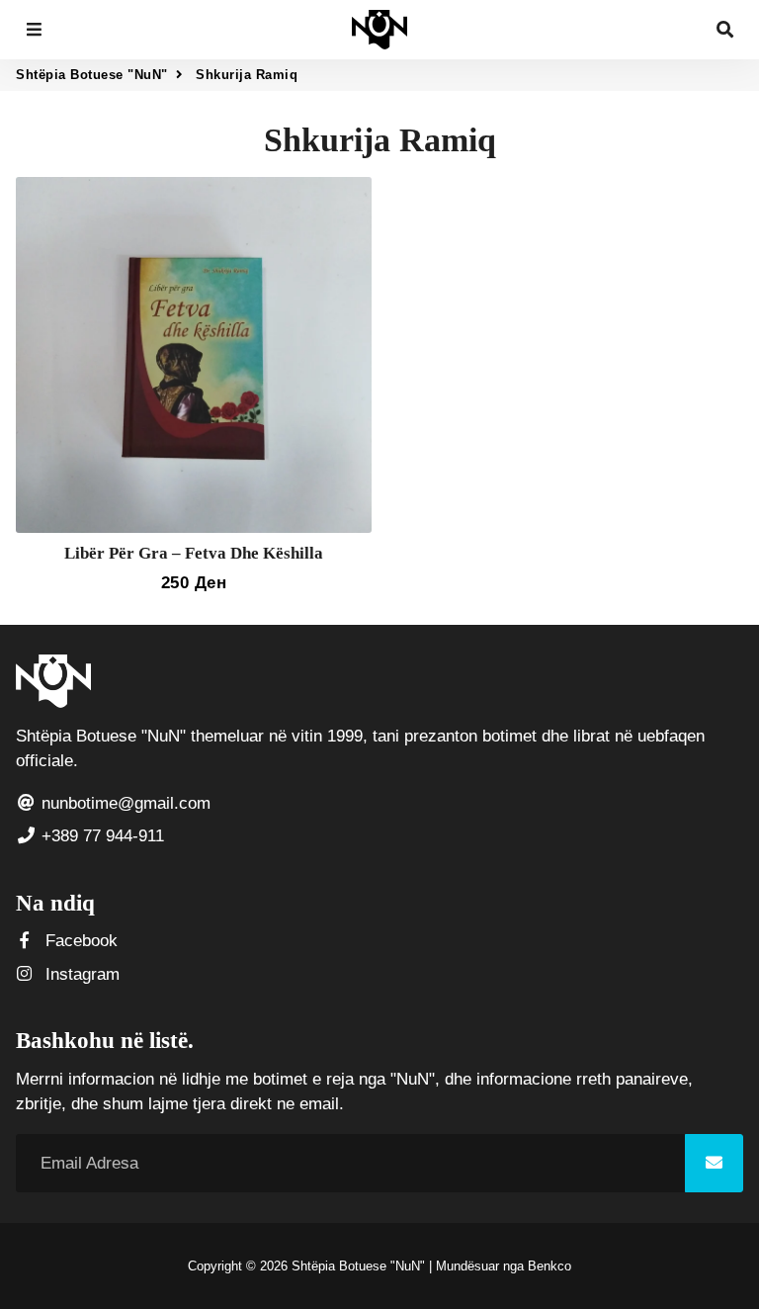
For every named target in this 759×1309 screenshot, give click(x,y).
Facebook (79, 940)
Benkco (549, 1266)
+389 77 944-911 (100, 836)
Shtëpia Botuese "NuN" (92, 74)
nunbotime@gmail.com (124, 803)
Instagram (80, 974)
